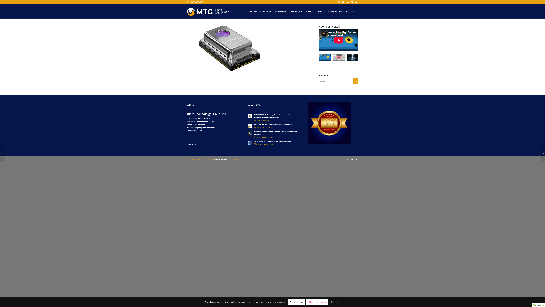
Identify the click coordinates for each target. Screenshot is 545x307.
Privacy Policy (193, 144)
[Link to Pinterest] (352, 2)
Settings (334, 302)
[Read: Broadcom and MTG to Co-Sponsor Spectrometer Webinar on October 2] (249, 133)
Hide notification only (317, 302)
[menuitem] (253, 11)
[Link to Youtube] (343, 2)
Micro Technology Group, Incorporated (200, 159)
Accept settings (296, 302)
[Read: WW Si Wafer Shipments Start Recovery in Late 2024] (249, 143)
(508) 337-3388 (199, 124)
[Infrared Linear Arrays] (543, 153)
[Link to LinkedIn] (348, 2)
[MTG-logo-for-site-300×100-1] (208, 11)
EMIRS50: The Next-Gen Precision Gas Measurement (273, 124)
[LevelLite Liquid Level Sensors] (2, 153)
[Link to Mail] (356, 2)
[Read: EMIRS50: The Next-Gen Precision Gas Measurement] (249, 126)
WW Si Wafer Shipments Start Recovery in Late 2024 (273, 141)
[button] (325, 58)
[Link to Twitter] (339, 2)
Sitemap (236, 159)
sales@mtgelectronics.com (203, 127)
